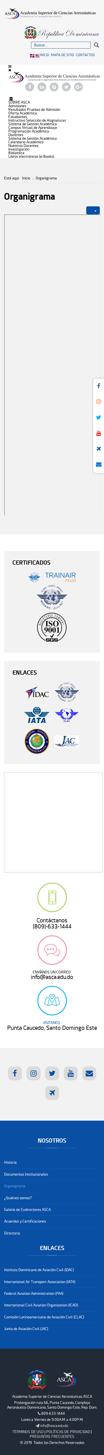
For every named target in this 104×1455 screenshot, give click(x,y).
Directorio (12, 1233)
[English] (37, 55)
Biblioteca (16, 153)
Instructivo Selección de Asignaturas (37, 120)
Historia (10, 1162)
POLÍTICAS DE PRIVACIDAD (68, 1432)
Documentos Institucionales (26, 1174)
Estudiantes (17, 117)
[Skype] (54, 87)
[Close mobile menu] (9, 70)
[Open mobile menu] (9, 66)
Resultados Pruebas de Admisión (34, 109)
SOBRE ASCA (19, 102)
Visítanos (52, 1000)
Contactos (85, 55)
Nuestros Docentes (23, 146)
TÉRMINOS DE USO (28, 1432)
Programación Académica (28, 131)
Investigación (18, 149)
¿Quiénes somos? (18, 1198)
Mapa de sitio (62, 55)
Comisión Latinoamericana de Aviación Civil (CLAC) (44, 1317)
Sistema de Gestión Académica (32, 124)
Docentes (15, 135)
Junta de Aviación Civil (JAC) (26, 1329)
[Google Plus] (78, 87)
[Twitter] (66, 87)
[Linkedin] (41, 87)
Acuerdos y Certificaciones (25, 1221)
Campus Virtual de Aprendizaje (32, 128)
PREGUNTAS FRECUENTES (52, 1436)
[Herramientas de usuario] (93, 210)
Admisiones (17, 106)
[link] (52, 1426)
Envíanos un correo (52, 950)
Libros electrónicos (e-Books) (31, 156)
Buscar (96, 44)
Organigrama (14, 1186)
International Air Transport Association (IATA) (39, 1282)
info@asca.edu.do (54, 1426)
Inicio (44, 55)
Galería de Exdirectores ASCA (27, 1210)
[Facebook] (29, 87)
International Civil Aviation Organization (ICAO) (41, 1305)
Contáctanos (52, 897)
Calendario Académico (26, 142)
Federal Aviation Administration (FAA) (34, 1293)
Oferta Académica (22, 113)
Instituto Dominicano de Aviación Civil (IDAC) (39, 1270)
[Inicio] (11, 99)
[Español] (32, 55)
